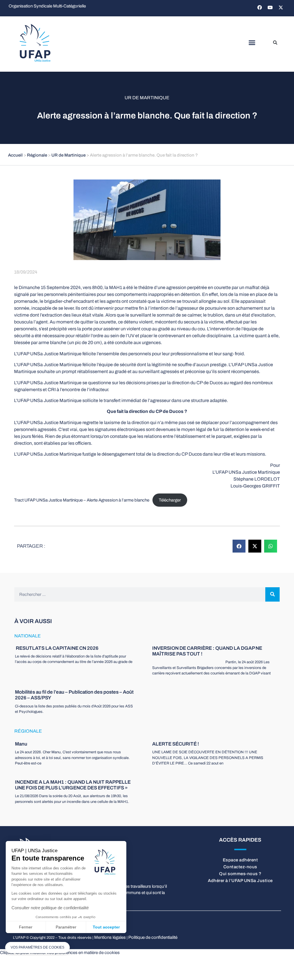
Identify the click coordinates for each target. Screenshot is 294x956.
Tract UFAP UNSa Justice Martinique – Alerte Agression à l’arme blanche (81, 500)
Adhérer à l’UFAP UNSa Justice (240, 880)
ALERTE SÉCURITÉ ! (175, 744)
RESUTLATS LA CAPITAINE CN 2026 (56, 648)
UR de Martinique (147, 97)
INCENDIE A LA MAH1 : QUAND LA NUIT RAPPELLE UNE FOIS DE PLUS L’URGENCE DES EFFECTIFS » (73, 785)
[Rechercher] (272, 594)
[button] (251, 42)
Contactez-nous (240, 867)
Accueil (15, 155)
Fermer (25, 927)
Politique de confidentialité (152, 937)
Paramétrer (66, 927)
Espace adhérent (240, 860)
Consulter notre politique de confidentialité (50, 907)
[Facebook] (259, 7)
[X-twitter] (280, 7)
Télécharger (170, 500)
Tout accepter (106, 927)
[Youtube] (270, 7)
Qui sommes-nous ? (240, 873)
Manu (21, 744)
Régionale (37, 155)
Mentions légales (110, 937)
